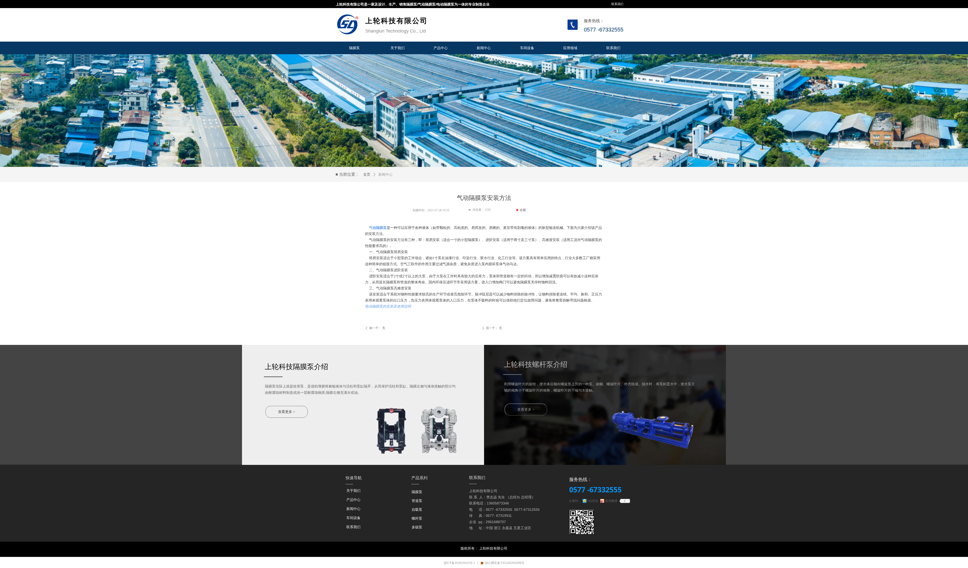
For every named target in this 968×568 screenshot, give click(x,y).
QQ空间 (593, 501)
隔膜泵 (417, 492)
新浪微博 (611, 501)
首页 (366, 174)
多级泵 (417, 527)
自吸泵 (417, 510)
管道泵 (417, 501)
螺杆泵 (417, 518)
